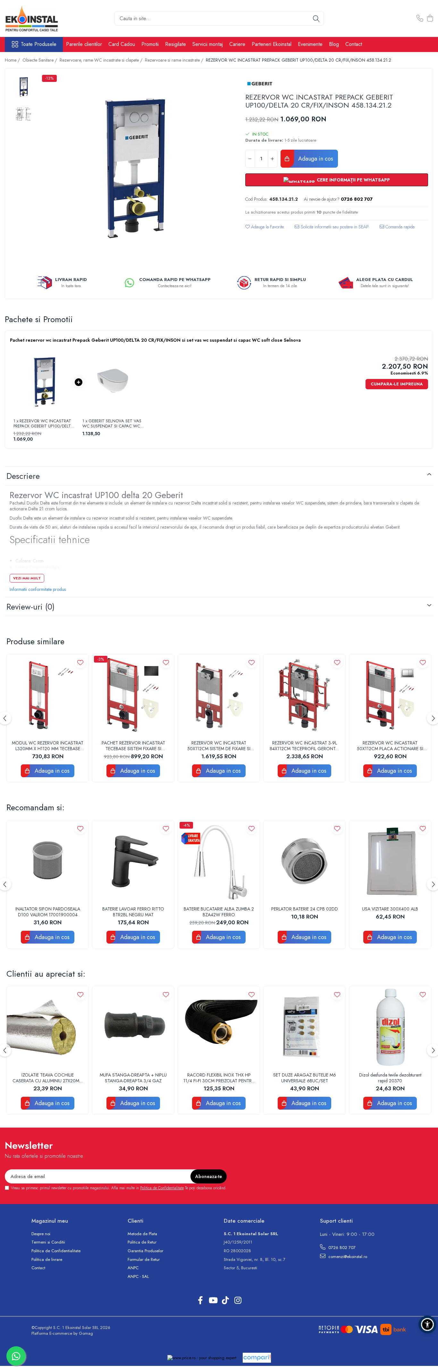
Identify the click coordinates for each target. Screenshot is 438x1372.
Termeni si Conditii (48, 1242)
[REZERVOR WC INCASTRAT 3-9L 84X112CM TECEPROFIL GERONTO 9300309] (304, 695)
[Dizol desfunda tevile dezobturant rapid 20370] (390, 1027)
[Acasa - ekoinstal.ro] (37, 18)
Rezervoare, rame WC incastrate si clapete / (102, 60)
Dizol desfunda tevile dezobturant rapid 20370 (390, 1078)
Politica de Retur (142, 1242)
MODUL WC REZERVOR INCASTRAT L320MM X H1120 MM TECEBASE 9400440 (47, 746)
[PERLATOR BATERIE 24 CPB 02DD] (304, 861)
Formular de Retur (144, 1259)
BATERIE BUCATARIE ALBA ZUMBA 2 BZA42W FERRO (219, 912)
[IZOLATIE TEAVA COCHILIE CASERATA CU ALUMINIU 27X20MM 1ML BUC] (47, 1027)
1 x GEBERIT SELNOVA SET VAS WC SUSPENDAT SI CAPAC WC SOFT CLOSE (111, 423)
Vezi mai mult (27, 578)
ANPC (133, 1268)
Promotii (150, 44)
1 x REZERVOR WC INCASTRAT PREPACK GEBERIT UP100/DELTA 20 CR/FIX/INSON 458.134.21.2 (43, 423)
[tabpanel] (134, 167)
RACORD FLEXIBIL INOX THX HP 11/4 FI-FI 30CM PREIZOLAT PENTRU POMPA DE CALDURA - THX (219, 1078)
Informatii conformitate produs (38, 589)
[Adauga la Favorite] (80, 662)
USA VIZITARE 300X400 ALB (390, 909)
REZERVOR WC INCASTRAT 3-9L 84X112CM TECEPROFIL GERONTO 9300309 (304, 746)
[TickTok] (225, 1300)
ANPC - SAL (138, 1277)
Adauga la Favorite (267, 227)
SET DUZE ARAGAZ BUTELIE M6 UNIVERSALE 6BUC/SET (304, 1078)
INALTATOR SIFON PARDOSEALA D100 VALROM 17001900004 (47, 912)
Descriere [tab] (23, 476)
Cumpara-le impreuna (397, 384)
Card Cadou (121, 44)
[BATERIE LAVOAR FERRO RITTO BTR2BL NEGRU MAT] (133, 861)
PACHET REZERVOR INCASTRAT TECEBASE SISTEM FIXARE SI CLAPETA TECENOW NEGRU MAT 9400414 (133, 746)
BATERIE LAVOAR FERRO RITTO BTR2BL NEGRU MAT (133, 912)
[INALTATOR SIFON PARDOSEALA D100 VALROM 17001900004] (47, 861)
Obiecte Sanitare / (40, 60)
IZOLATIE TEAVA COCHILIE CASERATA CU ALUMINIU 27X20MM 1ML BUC (48, 1078)
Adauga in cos (315, 158)
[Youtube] (212, 1300)
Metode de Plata (142, 1234)
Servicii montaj (207, 44)
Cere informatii (332, 229)
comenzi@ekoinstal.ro (347, 1256)
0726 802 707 (341, 1247)
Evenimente (310, 44)
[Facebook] (200, 1300)
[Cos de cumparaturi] (429, 18)
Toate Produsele (38, 44)
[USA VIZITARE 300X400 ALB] (390, 861)
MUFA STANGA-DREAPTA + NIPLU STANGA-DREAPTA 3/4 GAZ (133, 1078)
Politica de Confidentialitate (162, 1188)
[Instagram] (237, 1300)
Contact (353, 44)
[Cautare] (316, 18)
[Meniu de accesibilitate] (427, 1324)
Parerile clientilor (84, 44)
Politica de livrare (46, 1259)
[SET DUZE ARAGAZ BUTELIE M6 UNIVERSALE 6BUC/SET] (304, 1027)
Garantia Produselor (145, 1251)
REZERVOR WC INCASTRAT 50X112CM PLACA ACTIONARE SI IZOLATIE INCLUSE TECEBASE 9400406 (390, 746)
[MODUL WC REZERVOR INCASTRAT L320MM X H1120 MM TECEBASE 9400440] (47, 695)
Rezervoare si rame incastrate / (175, 60)
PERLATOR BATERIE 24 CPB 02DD (304, 909)
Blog (334, 44)
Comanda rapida (399, 227)
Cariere (237, 44)
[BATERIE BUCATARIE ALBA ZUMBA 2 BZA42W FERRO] (219, 861)
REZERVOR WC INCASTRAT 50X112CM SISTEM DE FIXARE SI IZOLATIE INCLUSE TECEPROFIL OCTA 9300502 (218, 746)
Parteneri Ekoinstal (271, 44)
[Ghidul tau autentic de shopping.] (257, 1358)
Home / (13, 60)
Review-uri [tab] (30, 607)
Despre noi (40, 1234)
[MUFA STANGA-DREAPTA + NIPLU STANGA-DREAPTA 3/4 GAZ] (133, 1027)
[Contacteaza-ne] (420, 18)
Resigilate (175, 44)
